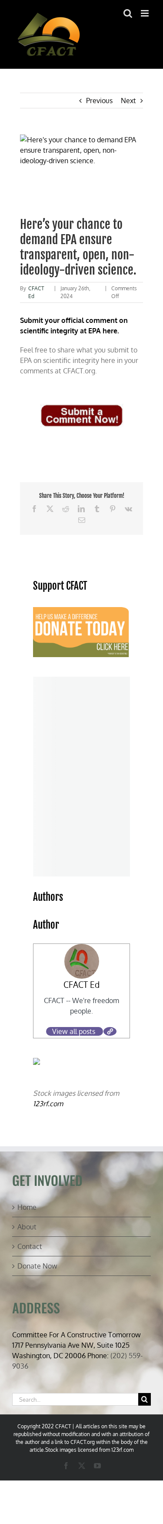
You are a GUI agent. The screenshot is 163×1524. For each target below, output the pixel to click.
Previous (99, 100)
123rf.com (48, 1103)
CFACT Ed (81, 984)
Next (128, 100)
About (27, 1226)
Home (27, 1207)
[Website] (109, 1031)
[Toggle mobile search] (127, 13)
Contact (29, 1246)
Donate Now (37, 1266)
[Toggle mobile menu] (145, 13)
